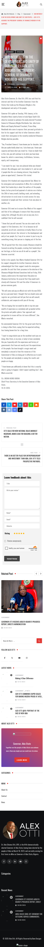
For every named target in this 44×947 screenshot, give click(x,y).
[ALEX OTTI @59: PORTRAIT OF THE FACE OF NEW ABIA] (7, 712)
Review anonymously (14, 541)
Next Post (34, 453)
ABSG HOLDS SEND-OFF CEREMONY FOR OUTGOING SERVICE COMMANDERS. (28, 915)
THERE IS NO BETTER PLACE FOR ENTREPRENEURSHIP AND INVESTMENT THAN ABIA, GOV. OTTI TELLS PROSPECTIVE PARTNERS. (22, 458)
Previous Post (11, 428)
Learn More (22, 760)
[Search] (41, 4)
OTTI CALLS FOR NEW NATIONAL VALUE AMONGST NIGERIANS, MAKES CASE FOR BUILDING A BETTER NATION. (20, 434)
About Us (4, 789)
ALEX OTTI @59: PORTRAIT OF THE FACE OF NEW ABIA (27, 712)
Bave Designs (36, 938)
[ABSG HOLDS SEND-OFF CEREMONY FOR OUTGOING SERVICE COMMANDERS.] (7, 915)
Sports (27, 691)
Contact (4, 796)
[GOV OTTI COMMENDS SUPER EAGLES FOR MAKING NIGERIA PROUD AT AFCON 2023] (7, 695)
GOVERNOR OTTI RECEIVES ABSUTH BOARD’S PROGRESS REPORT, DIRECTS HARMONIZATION (20, 623)
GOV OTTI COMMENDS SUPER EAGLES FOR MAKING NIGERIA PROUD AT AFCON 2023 (29, 696)
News (3, 802)
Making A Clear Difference (24, 678)
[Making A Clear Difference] (7, 678)
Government (5, 617)
